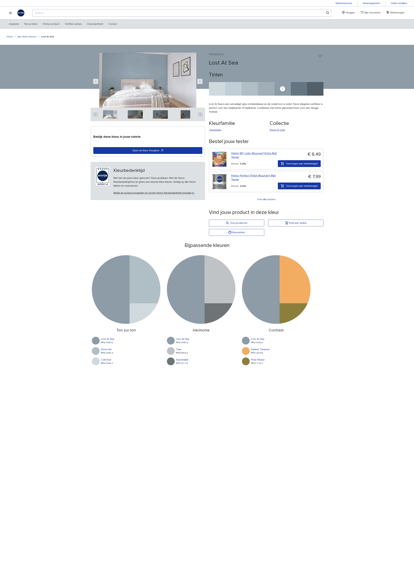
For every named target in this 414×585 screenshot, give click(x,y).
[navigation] (95, 81)
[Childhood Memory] (233, 89)
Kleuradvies (238, 232)
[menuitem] (14, 24)
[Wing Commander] (315, 89)
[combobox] (181, 13)
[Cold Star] (217, 89)
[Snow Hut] (250, 89)
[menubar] (63, 24)
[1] (110, 114)
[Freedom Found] (299, 89)
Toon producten (238, 223)
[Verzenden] (327, 13)
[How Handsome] (266, 89)
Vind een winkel (297, 223)
